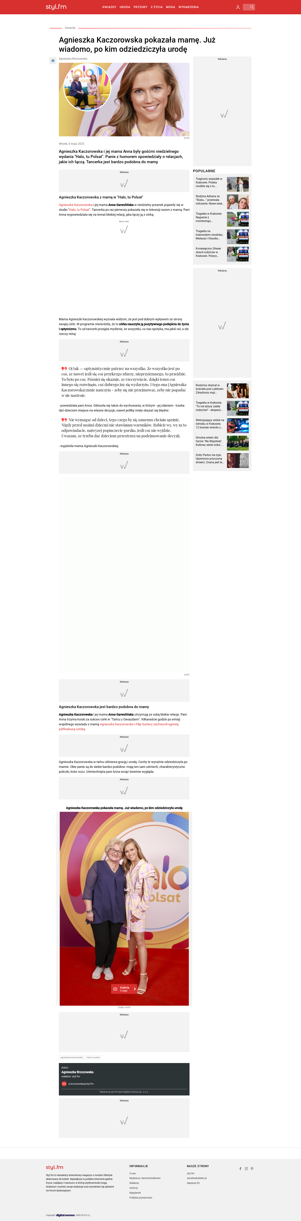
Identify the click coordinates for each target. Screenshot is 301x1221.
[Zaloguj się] (238, 7)
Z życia (157, 7)
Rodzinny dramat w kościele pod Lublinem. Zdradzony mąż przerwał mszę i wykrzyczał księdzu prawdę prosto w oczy (210, 389)
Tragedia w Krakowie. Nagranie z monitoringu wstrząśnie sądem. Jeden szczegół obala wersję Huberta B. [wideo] (209, 217)
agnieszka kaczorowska (71, 1057)
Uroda (125, 7)
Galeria (124, 989)
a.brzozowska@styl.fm (81, 1083)
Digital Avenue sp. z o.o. (136, 1091)
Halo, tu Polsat (79, 209)
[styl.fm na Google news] (52, 60)
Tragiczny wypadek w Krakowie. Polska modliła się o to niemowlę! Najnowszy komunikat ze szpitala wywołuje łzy (209, 182)
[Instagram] (246, 1169)
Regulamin (135, 1192)
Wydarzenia (189, 7)
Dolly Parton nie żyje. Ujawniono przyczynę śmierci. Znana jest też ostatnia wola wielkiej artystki (209, 458)
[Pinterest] (252, 1169)
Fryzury (140, 7)
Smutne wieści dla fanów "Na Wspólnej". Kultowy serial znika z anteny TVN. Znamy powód (209, 441)
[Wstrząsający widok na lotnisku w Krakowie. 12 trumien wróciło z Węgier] (238, 425)
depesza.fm (193, 1183)
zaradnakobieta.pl (197, 1178)
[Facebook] (240, 1169)
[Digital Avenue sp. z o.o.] (65, 1215)
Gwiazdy (109, 7)
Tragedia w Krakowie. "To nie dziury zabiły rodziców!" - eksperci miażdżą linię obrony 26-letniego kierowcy (209, 406)
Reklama (134, 1183)
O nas (132, 1173)
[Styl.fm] (60, 7)
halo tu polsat (93, 1057)
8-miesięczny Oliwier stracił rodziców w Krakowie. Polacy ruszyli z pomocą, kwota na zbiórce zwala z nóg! (208, 252)
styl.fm (190, 1173)
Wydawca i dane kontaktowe (144, 1178)
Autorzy (133, 1187)
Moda (170, 7)
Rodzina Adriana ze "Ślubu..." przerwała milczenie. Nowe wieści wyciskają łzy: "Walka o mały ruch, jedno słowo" (210, 200)
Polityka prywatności (140, 1197)
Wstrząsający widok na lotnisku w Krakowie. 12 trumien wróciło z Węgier (210, 423)
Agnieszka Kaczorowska (76, 205)
